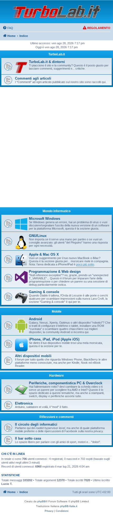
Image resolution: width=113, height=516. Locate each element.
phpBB (41, 501)
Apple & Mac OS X (44, 254)
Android (35, 319)
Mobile (56, 311)
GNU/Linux (38, 236)
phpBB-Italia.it (68, 506)
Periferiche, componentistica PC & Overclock (65, 383)
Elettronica (24, 403)
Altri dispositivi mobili (33, 356)
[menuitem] (8, 28)
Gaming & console (44, 292)
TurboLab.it (56, 54)
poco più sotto (85, 264)
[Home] (56, 11)
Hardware (56, 375)
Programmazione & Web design (55, 272)
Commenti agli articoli (33, 78)
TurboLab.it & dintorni (47, 62)
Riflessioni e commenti (56, 417)
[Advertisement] (56, 149)
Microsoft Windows (44, 219)
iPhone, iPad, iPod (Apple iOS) (54, 339)
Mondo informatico (56, 211)
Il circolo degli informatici (36, 424)
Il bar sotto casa (28, 438)
